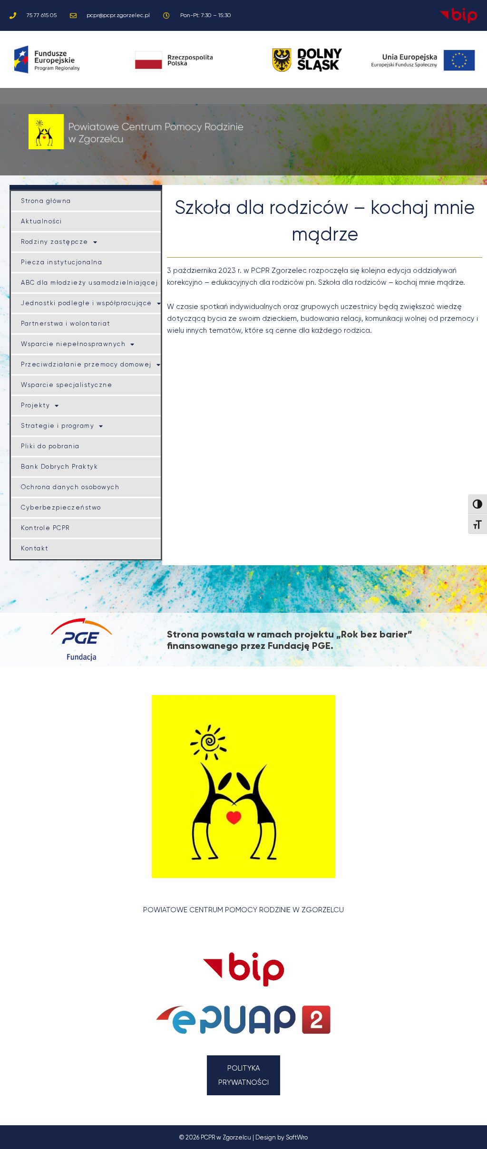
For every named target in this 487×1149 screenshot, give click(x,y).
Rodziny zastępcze (54, 241)
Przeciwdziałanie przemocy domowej (86, 364)
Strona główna (46, 200)
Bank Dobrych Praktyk (59, 466)
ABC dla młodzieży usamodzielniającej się (96, 282)
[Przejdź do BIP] (244, 969)
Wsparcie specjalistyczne (66, 384)
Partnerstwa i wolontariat (65, 323)
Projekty (35, 405)
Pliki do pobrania (50, 446)
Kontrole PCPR (45, 527)
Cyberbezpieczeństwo (61, 507)
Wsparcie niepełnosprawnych (73, 344)
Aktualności (41, 221)
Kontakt (35, 548)
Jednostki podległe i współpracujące (86, 303)
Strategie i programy (57, 425)
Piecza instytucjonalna (61, 262)
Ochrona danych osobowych (70, 487)
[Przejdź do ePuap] (244, 1020)
